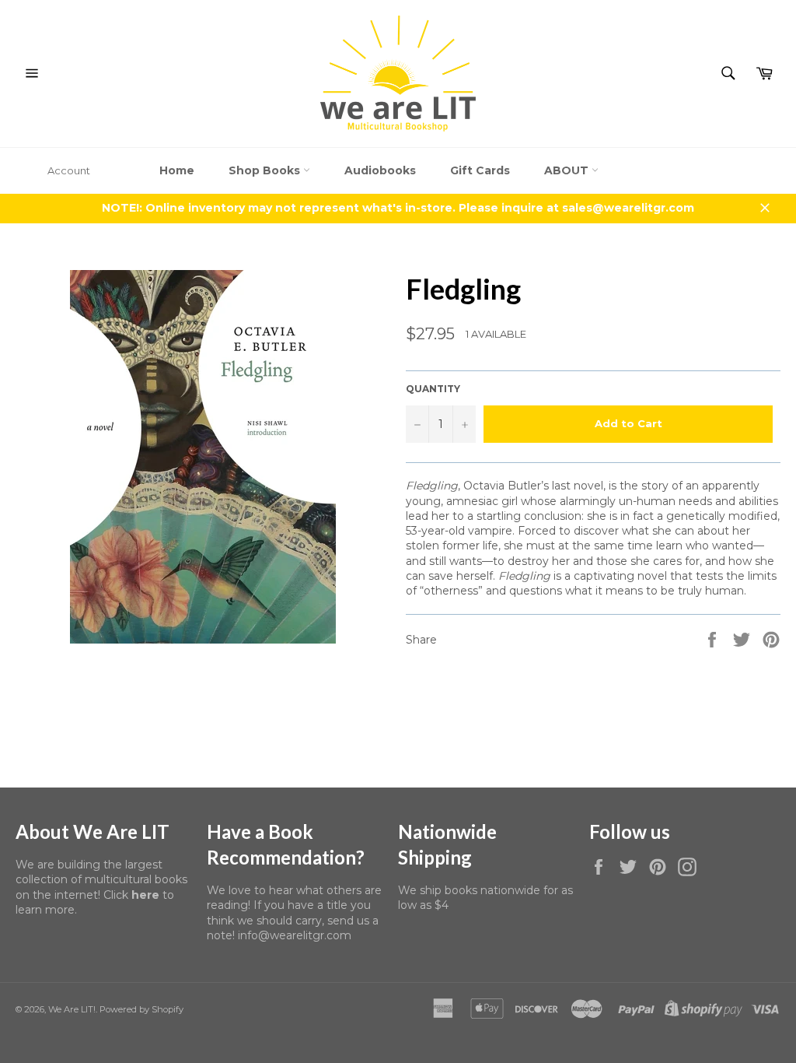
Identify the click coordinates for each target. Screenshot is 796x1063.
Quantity (433, 389)
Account (68, 170)
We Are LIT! (72, 1009)
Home (176, 170)
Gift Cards (480, 170)
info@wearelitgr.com (294, 935)
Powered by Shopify (141, 1009)
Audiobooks (380, 170)
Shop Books (266, 170)
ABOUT (568, 170)
